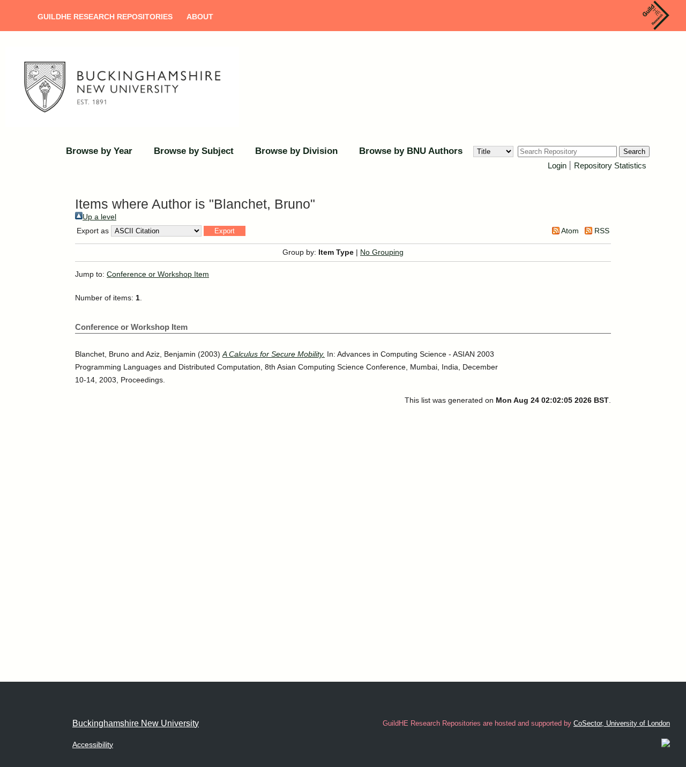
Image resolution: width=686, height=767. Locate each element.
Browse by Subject (194, 151)
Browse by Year (99, 151)
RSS (600, 230)
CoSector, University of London (621, 723)
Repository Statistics (610, 165)
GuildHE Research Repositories (105, 16)
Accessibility (92, 744)
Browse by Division (296, 151)
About (200, 16)
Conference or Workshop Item (158, 274)
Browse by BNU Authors (411, 151)
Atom (569, 230)
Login (557, 165)
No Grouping (382, 252)
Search (634, 152)
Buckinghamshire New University (135, 723)
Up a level (99, 216)
